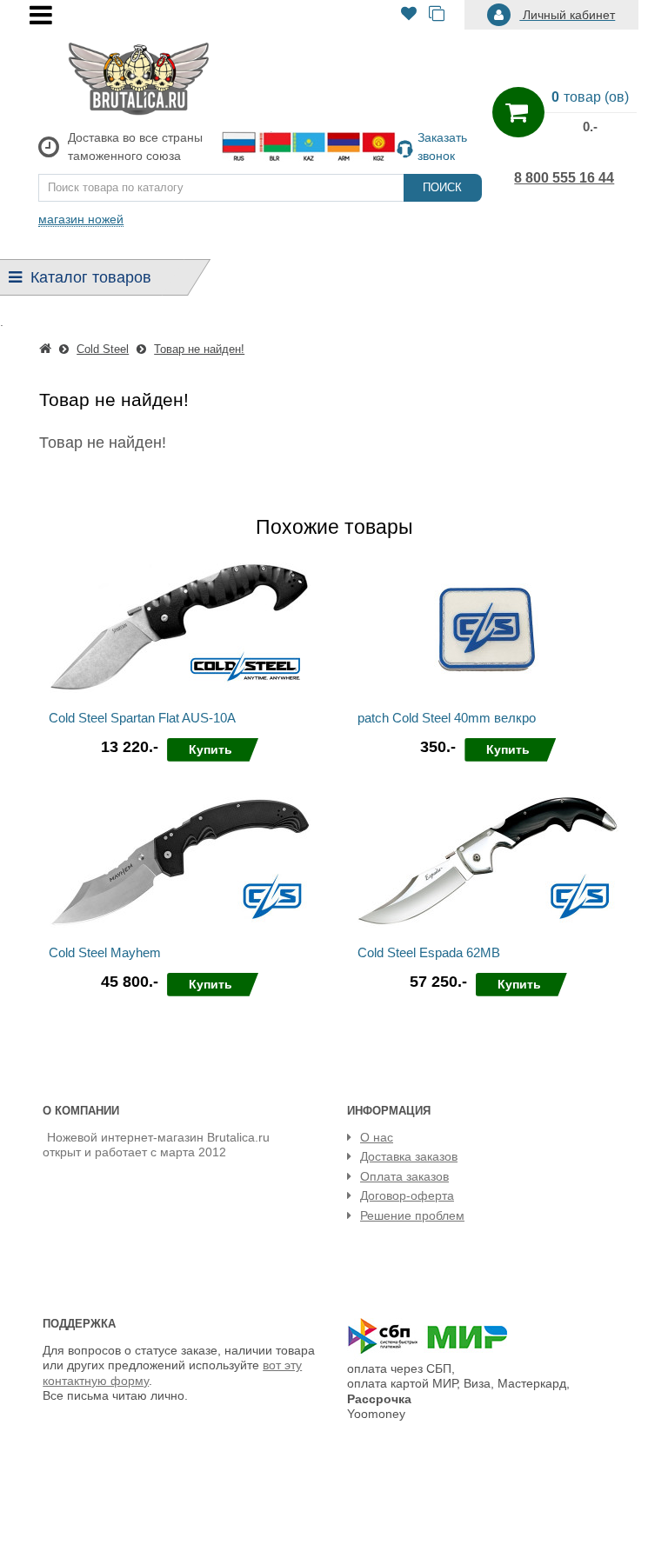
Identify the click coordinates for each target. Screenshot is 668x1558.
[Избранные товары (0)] (409, 15)
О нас (376, 1137)
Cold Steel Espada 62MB (428, 952)
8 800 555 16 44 (564, 177)
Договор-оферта (407, 1195)
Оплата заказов (404, 1176)
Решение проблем (412, 1215)
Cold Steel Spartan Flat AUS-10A (142, 717)
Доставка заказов (409, 1156)
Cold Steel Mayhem (105, 952)
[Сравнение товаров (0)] (436, 15)
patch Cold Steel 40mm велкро (446, 717)
